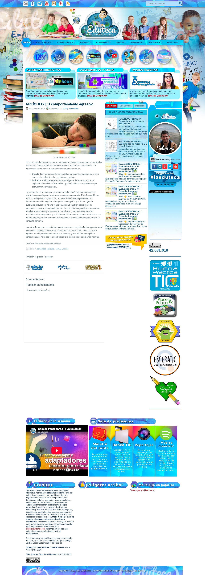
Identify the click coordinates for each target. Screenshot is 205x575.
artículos (51, 249)
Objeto (121, 42)
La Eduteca (86, 570)
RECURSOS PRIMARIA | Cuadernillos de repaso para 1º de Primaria (133, 143)
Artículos (173, 42)
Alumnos (85, 42)
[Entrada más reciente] (34, 270)
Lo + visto (111, 106)
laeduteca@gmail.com (35, 529)
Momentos (137, 42)
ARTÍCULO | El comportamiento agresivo (59, 104)
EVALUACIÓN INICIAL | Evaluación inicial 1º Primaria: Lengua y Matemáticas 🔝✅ (130, 167)
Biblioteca (155, 42)
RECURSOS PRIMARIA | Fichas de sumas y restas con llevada (131, 121)
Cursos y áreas (43, 42)
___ (26, 42)
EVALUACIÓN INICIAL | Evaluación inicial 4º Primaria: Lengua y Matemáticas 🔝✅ (130, 190)
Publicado (139, 106)
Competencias (66, 42)
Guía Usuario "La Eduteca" (133, 570)
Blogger (116, 570)
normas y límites (62, 249)
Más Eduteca (125, 106)
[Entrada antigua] (93, 270)
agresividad (41, 249)
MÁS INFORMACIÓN (44, 96)
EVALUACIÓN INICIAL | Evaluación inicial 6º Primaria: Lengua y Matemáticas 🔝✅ (130, 215)
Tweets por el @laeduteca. (142, 490)
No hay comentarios (70, 109)
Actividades (103, 42)
